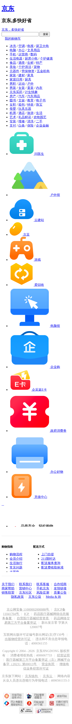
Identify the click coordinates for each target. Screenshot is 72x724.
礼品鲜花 (24, 117)
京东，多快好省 (13, 29)
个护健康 (46, 58)
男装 (13, 88)
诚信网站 (58, 696)
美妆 (13, 67)
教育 (30, 100)
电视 (30, 46)
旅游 (30, 113)
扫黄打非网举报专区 (58, 703)
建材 (21, 75)
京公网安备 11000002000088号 (28, 609)
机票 (13, 113)
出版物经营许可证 (18, 639)
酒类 (21, 62)
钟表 (30, 104)
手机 (13, 54)
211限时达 (48, 558)
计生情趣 (31, 92)
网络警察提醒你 (36, 696)
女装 (21, 88)
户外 (30, 83)
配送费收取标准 (52, 567)
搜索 (44, 34)
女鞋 (13, 104)
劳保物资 (28, 71)
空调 (21, 46)
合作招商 (60, 584)
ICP (27, 614)
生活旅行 (16, 563)
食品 (13, 62)
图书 (13, 100)
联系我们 (25, 584)
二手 (39, 121)
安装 (13, 121)
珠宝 (39, 104)
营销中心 (25, 588)
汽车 (21, 96)
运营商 (23, 54)
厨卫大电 (42, 46)
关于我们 (8, 584)
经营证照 (63, 655)
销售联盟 (8, 592)
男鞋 (13, 83)
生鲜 (30, 62)
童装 (30, 88)
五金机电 (43, 71)
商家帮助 (8, 588)
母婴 (13, 108)
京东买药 (16, 92)
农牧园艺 (40, 117)
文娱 (21, 100)
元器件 (14, 71)
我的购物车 (13, 38)
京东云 (48, 676)
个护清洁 (24, 67)
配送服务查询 (50, 563)
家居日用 (16, 79)
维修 (21, 121)
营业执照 (48, 664)
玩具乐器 (24, 108)
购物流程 (16, 554)
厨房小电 (31, 58)
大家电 (14, 571)
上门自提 (47, 554)
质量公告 (60, 592)
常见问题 (16, 567)
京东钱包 (32, 676)
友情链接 (60, 588)
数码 (33, 54)
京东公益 (34, 596)
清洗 (30, 121)
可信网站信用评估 (13, 696)
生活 (39, 113)
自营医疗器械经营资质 (33, 618)
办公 (21, 50)
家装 (13, 75)
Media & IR (53, 596)
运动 (21, 83)
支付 (13, 125)
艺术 (13, 117)
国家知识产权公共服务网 (44, 710)
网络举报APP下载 (36, 703)
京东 (8, 8)
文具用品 (33, 50)
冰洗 (13, 46)
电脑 (13, 50)
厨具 (28, 79)
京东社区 (25, 592)
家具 (30, 75)
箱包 (21, 104)
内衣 (39, 88)
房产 (13, 96)
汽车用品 (33, 96)
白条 (21, 125)
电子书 (41, 100)
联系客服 (42, 584)
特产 (39, 62)
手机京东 (42, 588)
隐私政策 (17, 596)
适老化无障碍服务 (26, 710)
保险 (30, 125)
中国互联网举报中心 (13, 703)
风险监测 (42, 592)
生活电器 (16, 58)
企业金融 (42, 125)
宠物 (37, 67)
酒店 (21, 113)
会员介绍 (16, 558)
